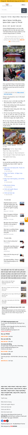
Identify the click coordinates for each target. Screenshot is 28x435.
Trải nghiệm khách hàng (9, 157)
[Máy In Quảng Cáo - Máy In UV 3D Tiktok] (7, 420)
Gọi (26, 221)
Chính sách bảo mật (6, 407)
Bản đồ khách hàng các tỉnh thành (16, 1)
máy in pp (18, 386)
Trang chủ (3, 1)
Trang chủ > (4, 17)
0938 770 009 (4, 336)
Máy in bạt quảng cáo (8, 153)
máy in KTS (16, 392)
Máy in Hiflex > (16, 17)
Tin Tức (12, 149)
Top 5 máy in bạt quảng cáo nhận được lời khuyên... (11, 301)
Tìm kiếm (24, 10)
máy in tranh (11, 390)
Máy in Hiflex (18, 149)
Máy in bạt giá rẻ (7, 155)
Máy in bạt (5, 151)
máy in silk (8, 394)
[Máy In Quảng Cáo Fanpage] (2, 420)
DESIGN (13, 426)
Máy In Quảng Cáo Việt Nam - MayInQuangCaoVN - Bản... (8, 281)
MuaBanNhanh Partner (19, 423)
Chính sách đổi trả (5, 409)
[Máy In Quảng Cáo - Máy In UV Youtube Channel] (5, 420)
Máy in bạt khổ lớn (14, 151)
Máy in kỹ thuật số (19, 153)
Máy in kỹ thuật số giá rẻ (18, 155)
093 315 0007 (4, 351)
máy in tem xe (18, 388)
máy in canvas (9, 388)
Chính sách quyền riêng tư (8, 404)
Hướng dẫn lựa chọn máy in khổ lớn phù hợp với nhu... (11, 294)
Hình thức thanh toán (6, 412)
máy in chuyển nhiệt (6, 392)
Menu (23, 5)
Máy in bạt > (24, 17)
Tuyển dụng (4, 398)
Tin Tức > (10, 17)
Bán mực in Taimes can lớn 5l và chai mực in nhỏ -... (10, 288)
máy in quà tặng (20, 390)
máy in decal (11, 386)
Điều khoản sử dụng (6, 402)
